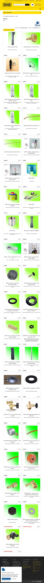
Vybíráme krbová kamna (37, 562)
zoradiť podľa (17, 27)
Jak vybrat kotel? (25, 564)
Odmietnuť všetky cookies (6, 580)
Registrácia (39, 0)
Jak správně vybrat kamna (27, 566)
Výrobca (30, 27)
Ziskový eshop (33, 581)
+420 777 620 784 (6, 565)
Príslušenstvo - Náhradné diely (10, 16)
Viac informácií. (15, 576)
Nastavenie (14, 578)
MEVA (17, 16)
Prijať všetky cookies (6, 578)
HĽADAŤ (27, 4)
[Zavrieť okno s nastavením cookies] (20, 568)
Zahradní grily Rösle (36, 561)
